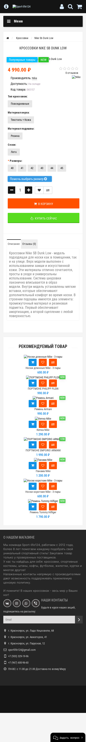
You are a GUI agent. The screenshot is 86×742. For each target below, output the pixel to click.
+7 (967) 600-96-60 (18, 662)
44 (51, 168)
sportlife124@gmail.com (22, 649)
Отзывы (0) (29, 243)
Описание (14, 243)
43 (42, 168)
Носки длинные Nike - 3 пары (43, 368)
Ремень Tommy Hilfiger (43, 512)
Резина (15, 136)
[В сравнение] (47, 190)
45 (61, 168)
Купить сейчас (45, 218)
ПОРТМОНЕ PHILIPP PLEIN (43, 388)
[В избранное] (43, 362)
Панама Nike (43, 471)
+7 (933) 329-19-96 (18, 656)
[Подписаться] (79, 619)
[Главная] (7, 38)
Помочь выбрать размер (27, 179)
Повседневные (20, 103)
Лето (14, 152)
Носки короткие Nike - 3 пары (43, 491)
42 (32, 168)
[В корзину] (33, 362)
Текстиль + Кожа (21, 119)
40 (12, 168)
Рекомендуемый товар (43, 346)
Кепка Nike (43, 429)
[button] (67, 737)
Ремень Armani (43, 409)
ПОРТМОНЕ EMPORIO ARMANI (43, 450)
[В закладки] (39, 190)
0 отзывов (71, 72)
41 (22, 168)
